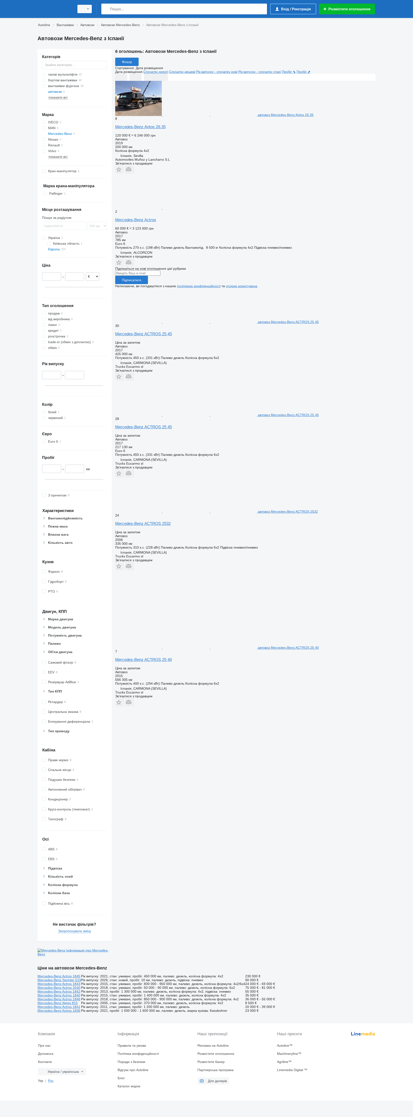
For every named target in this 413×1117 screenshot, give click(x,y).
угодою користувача (241, 286)
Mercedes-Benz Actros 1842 (59, 991)
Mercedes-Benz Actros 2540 (59, 988)
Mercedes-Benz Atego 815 (58, 1003)
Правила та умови (132, 1045)
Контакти (45, 1062)
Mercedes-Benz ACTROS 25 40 (143, 659)
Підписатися (131, 280)
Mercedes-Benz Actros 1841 (59, 1007)
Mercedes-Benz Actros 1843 (59, 984)
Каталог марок (129, 1086)
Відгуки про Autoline (133, 1070)
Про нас (44, 1045)
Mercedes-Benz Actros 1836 (59, 1010)
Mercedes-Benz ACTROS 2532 (143, 523)
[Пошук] (106, 9)
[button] (119, 169)
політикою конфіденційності (199, 286)
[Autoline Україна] (54, 9)
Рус (51, 1081)
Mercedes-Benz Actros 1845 (59, 976)
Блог (121, 1078)
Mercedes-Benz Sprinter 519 (59, 980)
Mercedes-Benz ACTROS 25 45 (143, 334)
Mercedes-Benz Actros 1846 (59, 999)
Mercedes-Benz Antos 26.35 (140, 127)
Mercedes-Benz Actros (135, 220)
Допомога (45, 1054)
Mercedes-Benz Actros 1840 (59, 995)
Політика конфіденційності (138, 1054)
